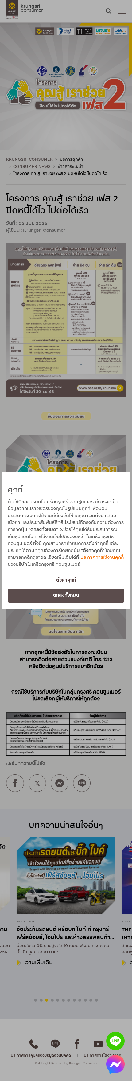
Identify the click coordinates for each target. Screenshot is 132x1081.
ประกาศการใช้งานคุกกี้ (102, 557)
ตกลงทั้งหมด (66, 595)
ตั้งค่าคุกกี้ (66, 580)
